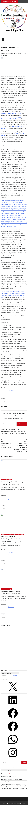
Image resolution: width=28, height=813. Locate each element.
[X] (12, 692)
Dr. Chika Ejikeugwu (5, 484)
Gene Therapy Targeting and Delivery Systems (11, 779)
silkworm (23, 433)
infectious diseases (14, 433)
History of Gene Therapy (6, 781)
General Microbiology (13, 429)
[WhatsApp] (12, 745)
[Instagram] (12, 758)
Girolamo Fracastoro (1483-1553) (11, 113)
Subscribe (22, 424)
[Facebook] (12, 718)
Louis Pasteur (5, 229)
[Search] (25, 39)
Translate (14, 675)
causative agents (11, 431)
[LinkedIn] (12, 705)
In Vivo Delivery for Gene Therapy (8, 776)
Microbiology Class (14, 30)
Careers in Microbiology (7, 534)
